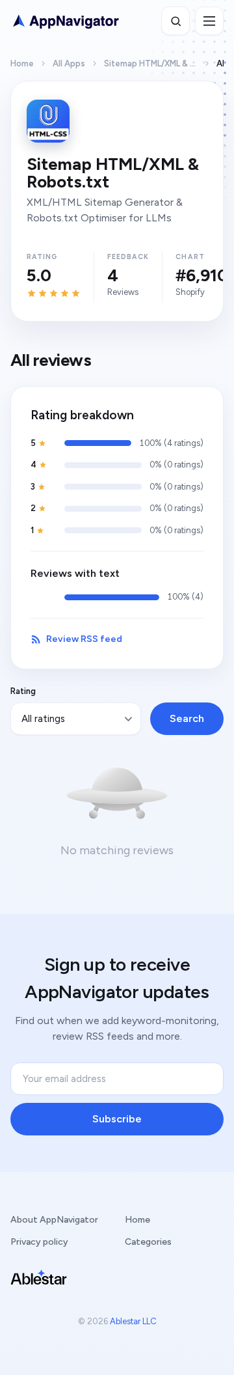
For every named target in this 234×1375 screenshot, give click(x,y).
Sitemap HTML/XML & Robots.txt (151, 63)
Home (22, 63)
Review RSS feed (84, 639)
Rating (23, 691)
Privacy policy (39, 1241)
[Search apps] (175, 21)
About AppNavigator (54, 1219)
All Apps (69, 63)
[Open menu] (209, 21)
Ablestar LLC (133, 1321)
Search (187, 718)
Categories (148, 1241)
